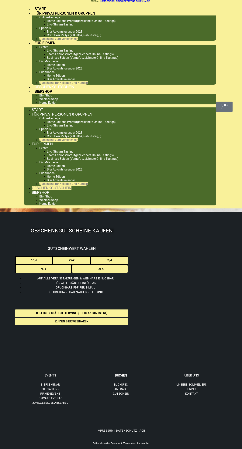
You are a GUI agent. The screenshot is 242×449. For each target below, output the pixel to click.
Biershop (43, 91)
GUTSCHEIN (121, 393)
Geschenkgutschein (54, 87)
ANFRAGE (121, 389)
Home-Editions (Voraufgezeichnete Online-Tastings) (81, 21)
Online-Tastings (49, 17)
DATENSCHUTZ (126, 430)
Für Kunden (47, 72)
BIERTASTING (50, 389)
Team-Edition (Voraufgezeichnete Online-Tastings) (80, 54)
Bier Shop (45, 95)
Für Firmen (45, 43)
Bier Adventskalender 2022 (64, 68)
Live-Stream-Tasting (60, 24)
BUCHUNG (121, 384)
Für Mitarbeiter (49, 61)
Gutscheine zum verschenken (58, 39)
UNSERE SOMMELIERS (191, 384)
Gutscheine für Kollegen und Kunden (63, 83)
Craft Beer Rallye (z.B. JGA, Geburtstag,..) (74, 35)
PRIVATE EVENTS (50, 398)
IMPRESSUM (105, 430)
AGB (142, 430)
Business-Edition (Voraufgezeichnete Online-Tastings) (82, 57)
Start (40, 8)
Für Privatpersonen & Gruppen (65, 13)
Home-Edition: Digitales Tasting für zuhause (125, 1)
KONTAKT (191, 393)
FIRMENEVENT (50, 393)
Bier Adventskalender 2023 (64, 31)
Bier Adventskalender (61, 79)
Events (43, 47)
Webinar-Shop (48, 99)
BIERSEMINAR (50, 384)
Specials (45, 28)
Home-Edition (56, 65)
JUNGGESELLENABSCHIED (50, 402)
